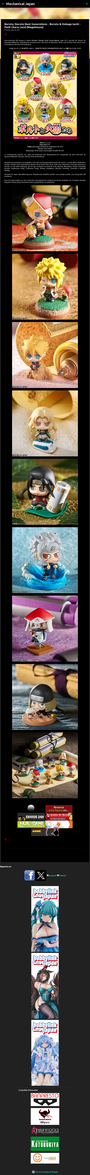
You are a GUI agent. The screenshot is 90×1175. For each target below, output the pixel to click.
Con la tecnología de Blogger (46, 1172)
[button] (5, 34)
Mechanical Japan (20, 4)
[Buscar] (87, 3)
